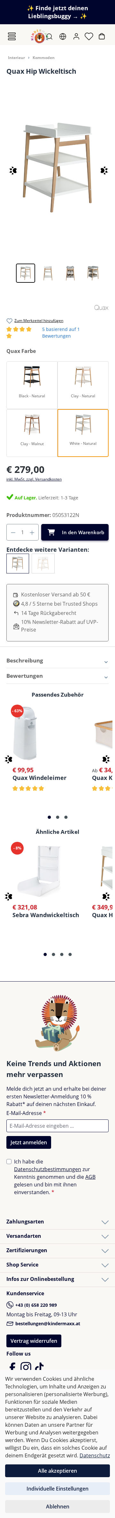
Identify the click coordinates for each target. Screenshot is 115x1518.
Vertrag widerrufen (34, 1340)
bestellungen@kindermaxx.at (47, 1323)
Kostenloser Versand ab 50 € (55, 594)
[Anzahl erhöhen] (32, 532)
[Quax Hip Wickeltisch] (57, 167)
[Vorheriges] (7, 167)
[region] (57, 185)
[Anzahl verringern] (13, 532)
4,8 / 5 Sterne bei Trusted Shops (59, 603)
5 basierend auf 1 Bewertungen (57, 333)
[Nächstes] (101, 167)
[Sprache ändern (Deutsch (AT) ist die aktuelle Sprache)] (63, 36)
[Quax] (101, 306)
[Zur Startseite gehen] (40, 36)
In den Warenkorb (83, 532)
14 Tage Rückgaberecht (48, 613)
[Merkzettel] (89, 36)
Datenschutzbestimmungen (47, 1169)
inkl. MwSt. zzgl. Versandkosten (34, 479)
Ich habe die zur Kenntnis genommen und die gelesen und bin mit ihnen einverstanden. (55, 1177)
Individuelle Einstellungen (57, 1488)
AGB (90, 1176)
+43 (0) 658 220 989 (35, 1305)
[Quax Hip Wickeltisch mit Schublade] (43, 563)
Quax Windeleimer (39, 777)
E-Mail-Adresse (26, 1113)
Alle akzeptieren (57, 1470)
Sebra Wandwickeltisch (45, 914)
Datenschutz (95, 1455)
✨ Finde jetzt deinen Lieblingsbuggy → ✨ (57, 12)
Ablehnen (57, 1506)
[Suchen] (50, 36)
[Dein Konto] (77, 36)
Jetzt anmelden (29, 1142)
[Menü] (11, 36)
